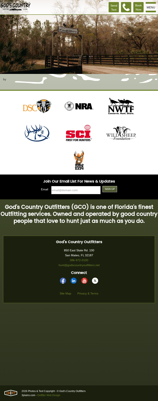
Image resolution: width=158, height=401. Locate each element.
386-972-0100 (79, 260)
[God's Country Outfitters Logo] (15, 7)
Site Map (65, 293)
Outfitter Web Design (48, 395)
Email (44, 189)
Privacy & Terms (87, 293)
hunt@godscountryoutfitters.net (79, 265)
